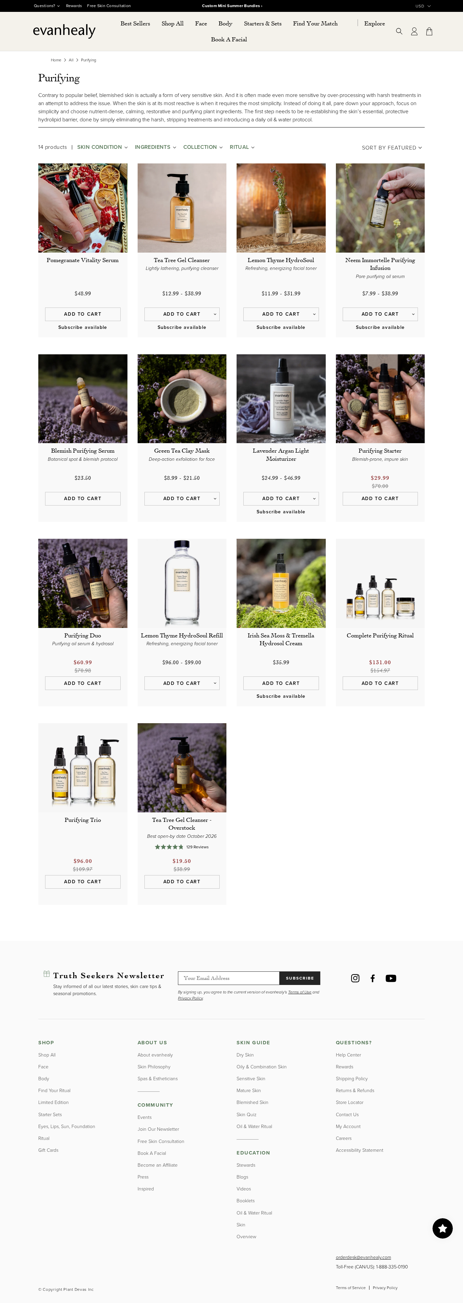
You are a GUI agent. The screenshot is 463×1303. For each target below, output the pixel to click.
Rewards (74, 5)
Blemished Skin (252, 1102)
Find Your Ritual (54, 1090)
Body (43, 1078)
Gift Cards (48, 1150)
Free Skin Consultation (109, 5)
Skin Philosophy (154, 1066)
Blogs (242, 1177)
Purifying (88, 60)
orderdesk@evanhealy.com (363, 1257)
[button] (172, 23)
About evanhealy (155, 1055)
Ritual (43, 1138)
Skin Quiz (247, 1114)
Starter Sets (50, 1114)
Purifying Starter (380, 450)
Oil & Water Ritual (254, 1126)
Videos (244, 1188)
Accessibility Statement (359, 1150)
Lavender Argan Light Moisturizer (281, 454)
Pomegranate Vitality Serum (83, 259)
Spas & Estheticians (158, 1078)
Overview (246, 1236)
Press (143, 1177)
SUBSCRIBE (300, 978)
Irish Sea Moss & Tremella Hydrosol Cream (281, 639)
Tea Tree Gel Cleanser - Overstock (182, 823)
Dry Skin (245, 1055)
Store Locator (349, 1102)
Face (43, 1066)
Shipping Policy (352, 1078)
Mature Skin (249, 1090)
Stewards (246, 1165)
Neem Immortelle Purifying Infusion (380, 263)
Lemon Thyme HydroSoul (281, 259)
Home (56, 60)
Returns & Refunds (355, 1090)
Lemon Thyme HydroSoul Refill (182, 635)
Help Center (348, 1055)
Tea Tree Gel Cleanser (182, 259)
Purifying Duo (82, 635)
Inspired (146, 1188)
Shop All (47, 1055)
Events (145, 1117)
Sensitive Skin (251, 1078)
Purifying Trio (83, 819)
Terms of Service (351, 1288)
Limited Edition (53, 1102)
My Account (348, 1126)
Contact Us (347, 1114)
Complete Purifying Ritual (380, 635)
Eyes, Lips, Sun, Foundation (66, 1126)
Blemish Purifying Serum (83, 450)
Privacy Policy (385, 1288)
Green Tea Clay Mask (182, 450)
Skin (241, 1224)
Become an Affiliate (158, 1165)
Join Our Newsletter (158, 1129)
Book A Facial (152, 1153)
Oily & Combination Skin (262, 1066)
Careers (343, 1138)
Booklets (246, 1200)
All (71, 60)
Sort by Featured (389, 148)
